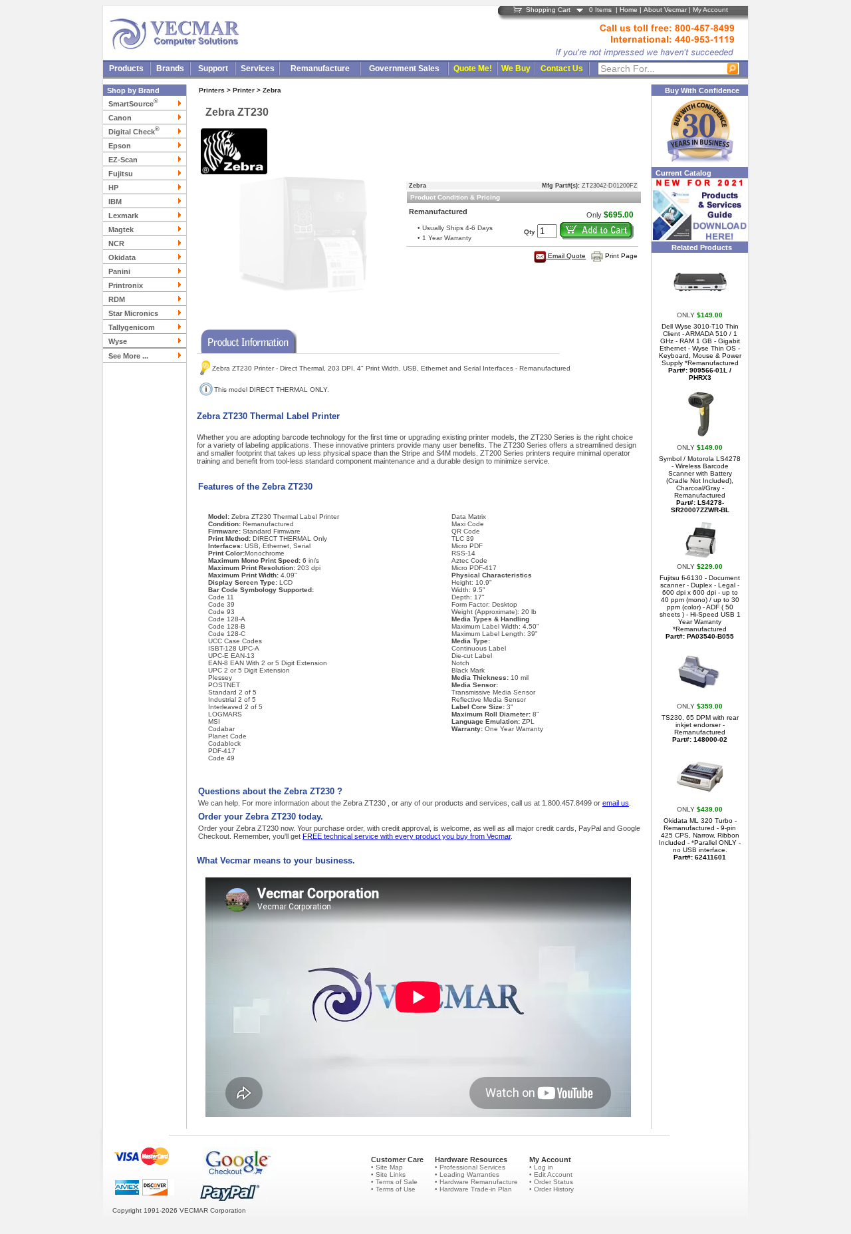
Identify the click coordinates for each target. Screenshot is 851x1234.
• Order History (551, 1189)
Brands (170, 68)
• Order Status (551, 1181)
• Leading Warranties (467, 1174)
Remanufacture (320, 68)
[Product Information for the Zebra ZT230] (247, 339)
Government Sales (404, 68)
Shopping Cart (548, 9)
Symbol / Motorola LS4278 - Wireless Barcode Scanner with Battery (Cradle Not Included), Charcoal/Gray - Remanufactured (700, 484)
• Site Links (388, 1174)
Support (213, 68)
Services (258, 68)
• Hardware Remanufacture (476, 1181)
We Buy (516, 68)
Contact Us (562, 68)
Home (629, 9)
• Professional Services (470, 1167)
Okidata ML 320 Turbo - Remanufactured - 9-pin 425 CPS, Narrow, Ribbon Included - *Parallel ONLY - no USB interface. (700, 839)
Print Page (621, 255)
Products (126, 68)
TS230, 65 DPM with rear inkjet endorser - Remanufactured (700, 728)
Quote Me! (472, 68)
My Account (710, 9)
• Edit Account (550, 1174)
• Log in (541, 1167)
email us (615, 803)
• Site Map (387, 1167)
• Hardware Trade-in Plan (473, 1189)
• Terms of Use (393, 1189)
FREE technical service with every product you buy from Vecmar (407, 836)
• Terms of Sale (394, 1181)
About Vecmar (665, 9)
